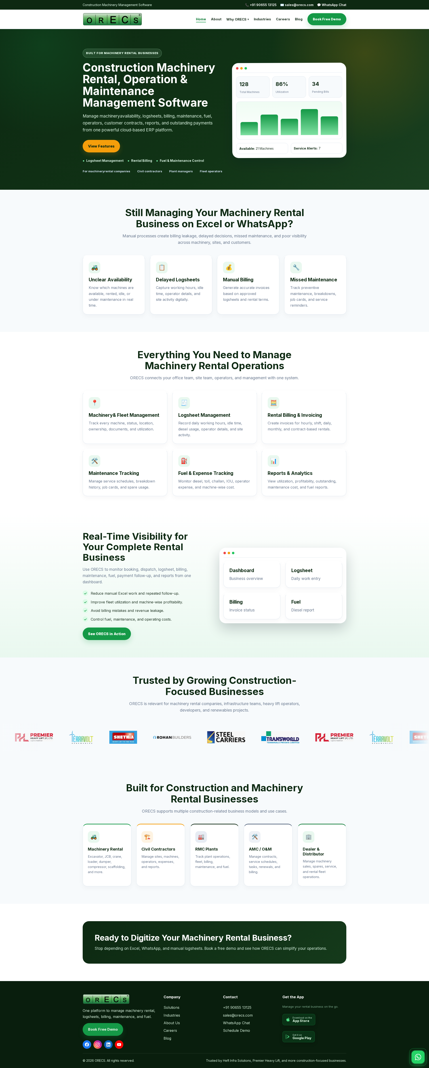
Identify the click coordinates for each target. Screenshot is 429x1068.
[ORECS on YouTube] (119, 1044)
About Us (172, 1023)
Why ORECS (237, 19)
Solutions (171, 1007)
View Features (101, 146)
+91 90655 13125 (237, 1007)
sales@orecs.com (238, 1015)
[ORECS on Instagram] (97, 1044)
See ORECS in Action (107, 634)
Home (201, 19)
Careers (283, 19)
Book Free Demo (327, 19)
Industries (262, 19)
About (216, 19)
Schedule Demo (236, 1030)
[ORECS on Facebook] (87, 1044)
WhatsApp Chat (236, 1023)
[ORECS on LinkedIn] (108, 1044)
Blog (299, 19)
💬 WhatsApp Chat (331, 5)
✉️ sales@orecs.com (296, 5)
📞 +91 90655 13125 (261, 5)
